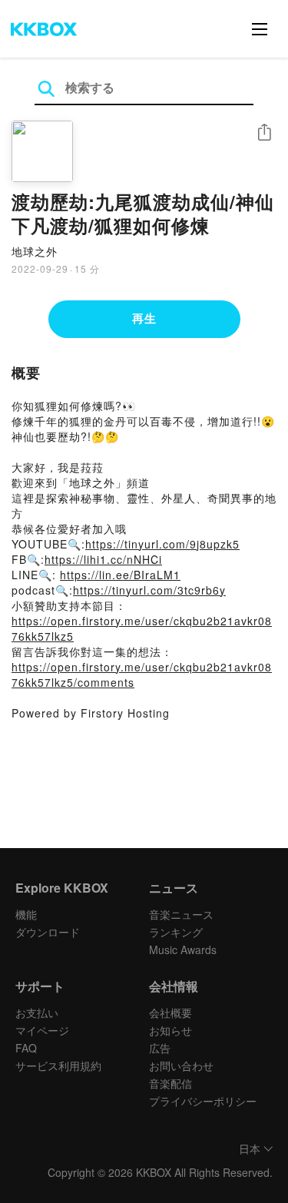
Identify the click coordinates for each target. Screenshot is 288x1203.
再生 (144, 318)
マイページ (42, 1030)
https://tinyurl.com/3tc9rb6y (149, 590)
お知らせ (170, 1030)
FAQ (26, 1048)
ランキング (176, 932)
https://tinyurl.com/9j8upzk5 (162, 544)
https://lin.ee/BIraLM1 (120, 574)
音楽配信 (170, 1083)
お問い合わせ (181, 1065)
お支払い (36, 1012)
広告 (159, 1048)
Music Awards (183, 949)
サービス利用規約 (58, 1065)
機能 (26, 914)
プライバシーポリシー (203, 1101)
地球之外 (35, 251)
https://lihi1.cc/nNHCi (103, 559)
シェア (264, 132)
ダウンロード (47, 932)
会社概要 (170, 1012)
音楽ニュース (181, 914)
